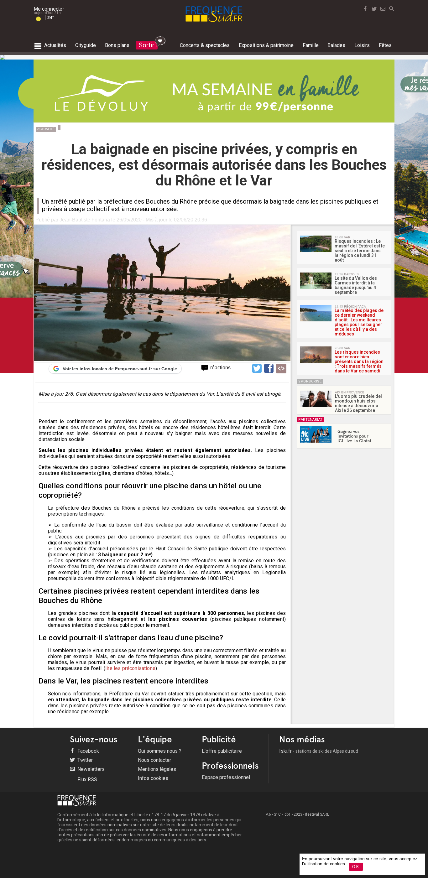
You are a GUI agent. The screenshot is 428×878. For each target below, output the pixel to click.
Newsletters (90, 769)
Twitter (84, 760)
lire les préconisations (130, 668)
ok (356, 866)
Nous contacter (154, 760)
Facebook (87, 751)
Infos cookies (153, 778)
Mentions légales (157, 769)
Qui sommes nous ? (159, 751)
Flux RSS (86, 779)
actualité (46, 129)
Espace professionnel (226, 777)
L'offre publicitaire (222, 751)
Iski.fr (318, 751)
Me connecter (49, 9)
